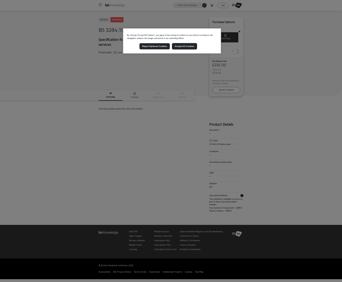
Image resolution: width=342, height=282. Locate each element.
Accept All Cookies (184, 46)
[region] (172, 41)
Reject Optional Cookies (154, 46)
